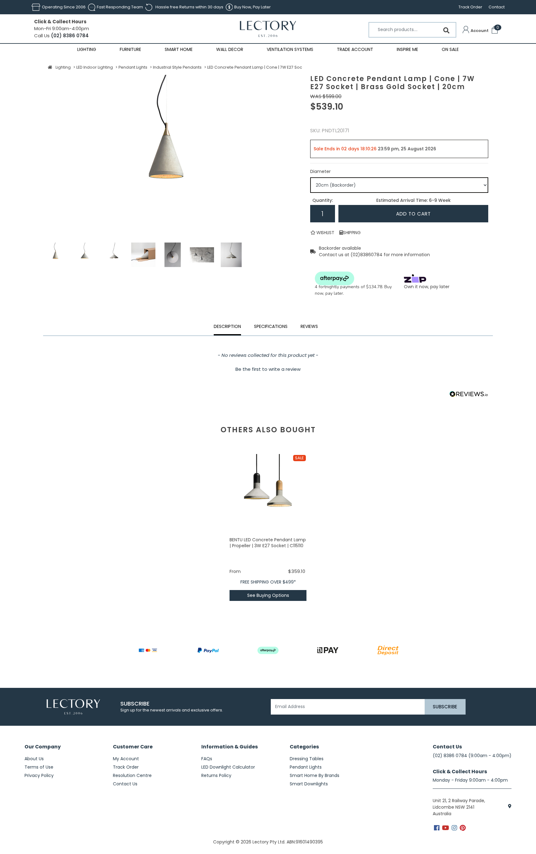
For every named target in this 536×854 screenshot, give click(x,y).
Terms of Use (39, 767)
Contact (497, 7)
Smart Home (179, 49)
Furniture (130, 49)
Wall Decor (229, 49)
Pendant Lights (306, 767)
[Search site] (446, 30)
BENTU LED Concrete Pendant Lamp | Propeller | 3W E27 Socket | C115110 (268, 543)
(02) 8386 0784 (69, 35)
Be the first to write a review (268, 369)
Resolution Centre (132, 775)
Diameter (320, 171)
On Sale (450, 49)
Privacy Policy (39, 775)
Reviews (309, 326)
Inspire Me (407, 49)
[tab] (309, 327)
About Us (34, 759)
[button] (475, 31)
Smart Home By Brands (314, 775)
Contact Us (125, 784)
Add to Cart (413, 214)
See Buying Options (268, 595)
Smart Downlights (309, 784)
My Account (126, 759)
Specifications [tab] (271, 326)
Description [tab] (227, 326)
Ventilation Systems (290, 49)
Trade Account (355, 49)
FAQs (206, 759)
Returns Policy (216, 775)
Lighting (86, 49)
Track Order (470, 7)
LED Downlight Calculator (228, 767)
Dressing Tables (307, 759)
